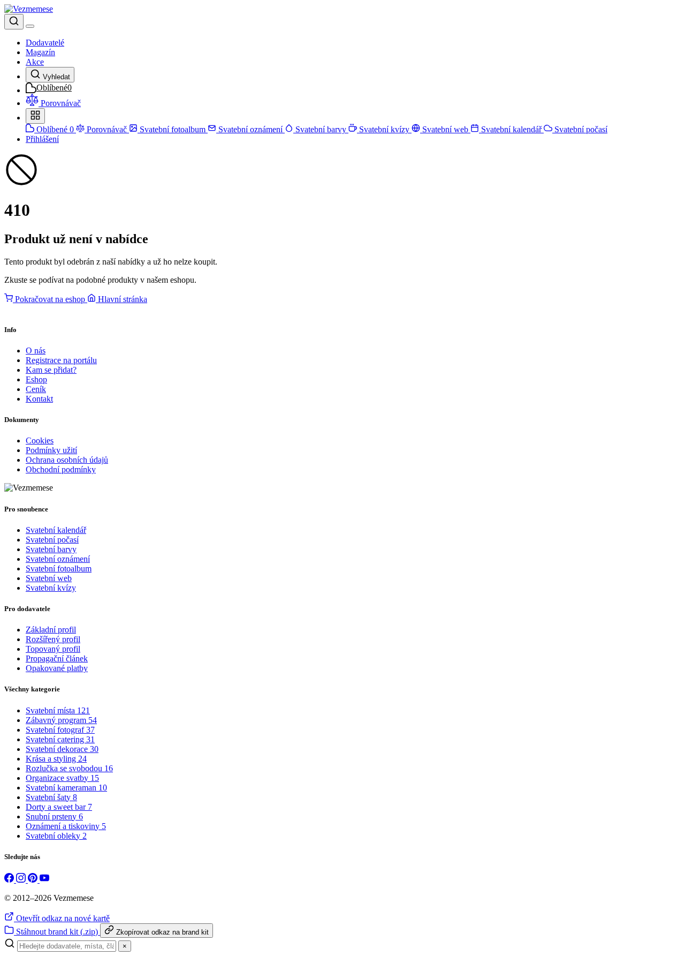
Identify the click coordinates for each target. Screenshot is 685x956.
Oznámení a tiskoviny (66, 826)
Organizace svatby (62, 777)
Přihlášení (42, 139)
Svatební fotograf (60, 729)
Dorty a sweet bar (59, 806)
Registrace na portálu (61, 360)
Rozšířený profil (53, 639)
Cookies (40, 440)
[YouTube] (44, 879)
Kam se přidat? (51, 369)
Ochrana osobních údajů (67, 459)
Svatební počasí (579, 129)
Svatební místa (58, 710)
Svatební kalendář (511, 129)
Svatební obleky (56, 835)
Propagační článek (57, 658)
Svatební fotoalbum (173, 129)
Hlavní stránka (121, 299)
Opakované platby (57, 668)
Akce (35, 61)
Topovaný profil (53, 648)
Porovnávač (107, 129)
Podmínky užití (51, 450)
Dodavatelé (45, 42)
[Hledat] (14, 21)
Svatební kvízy (384, 129)
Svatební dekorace (62, 749)
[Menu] (30, 26)
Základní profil (51, 629)
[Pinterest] (34, 879)
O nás (35, 350)
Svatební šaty (51, 797)
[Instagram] (22, 879)
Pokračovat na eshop (50, 299)
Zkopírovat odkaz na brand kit (161, 932)
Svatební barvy (320, 129)
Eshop (36, 379)
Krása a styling (56, 758)
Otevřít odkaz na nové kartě (62, 918)
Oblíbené (54, 129)
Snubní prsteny (54, 816)
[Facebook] (10, 879)
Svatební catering (60, 739)
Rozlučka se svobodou (69, 768)
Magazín (40, 52)
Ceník (36, 389)
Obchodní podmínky (61, 469)
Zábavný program (61, 720)
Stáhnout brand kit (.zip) (57, 931)
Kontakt (39, 398)
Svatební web (445, 129)
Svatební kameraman (66, 787)
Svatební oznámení (250, 129)
